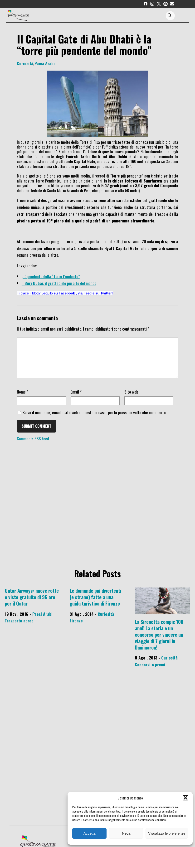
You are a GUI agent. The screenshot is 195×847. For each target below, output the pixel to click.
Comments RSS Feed (33, 439)
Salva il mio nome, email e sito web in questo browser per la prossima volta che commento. (94, 412)
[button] (185, 797)
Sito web (131, 392)
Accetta (89, 833)
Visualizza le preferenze (166, 833)
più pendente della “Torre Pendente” (51, 276)
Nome (22, 392)
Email (76, 392)
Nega (126, 833)
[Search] (170, 15)
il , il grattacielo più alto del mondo (59, 283)
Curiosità (25, 63)
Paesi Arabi (44, 63)
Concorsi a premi (150, 664)
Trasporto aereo (19, 620)
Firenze (76, 620)
